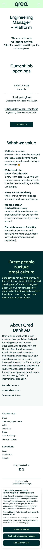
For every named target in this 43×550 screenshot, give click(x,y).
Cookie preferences (21, 543)
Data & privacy (8, 436)
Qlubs (4, 432)
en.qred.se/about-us (21, 465)
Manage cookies (9, 439)
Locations (6, 429)
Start (4, 418)
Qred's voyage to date (12, 421)
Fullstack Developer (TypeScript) (21, 109)
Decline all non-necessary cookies (21, 536)
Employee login (21, 481)
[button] (39, 4)
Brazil (4, 451)
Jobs (4, 425)
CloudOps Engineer (21, 97)
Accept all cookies (21, 529)
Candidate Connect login (21, 484)
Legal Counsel (21, 86)
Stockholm (7, 455)
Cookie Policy (15, 512)
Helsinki (5, 458)
